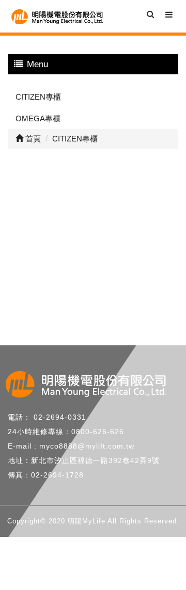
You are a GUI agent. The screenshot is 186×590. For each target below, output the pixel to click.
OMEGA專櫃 (38, 118)
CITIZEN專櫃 (38, 96)
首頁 (32, 138)
